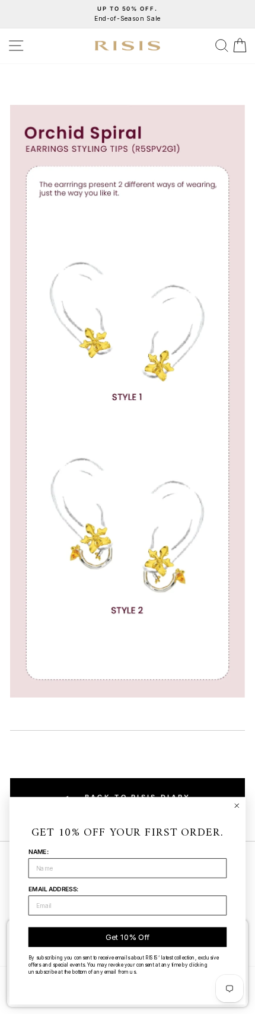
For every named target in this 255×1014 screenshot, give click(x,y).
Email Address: (53, 889)
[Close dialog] (237, 806)
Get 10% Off (127, 937)
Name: (38, 852)
